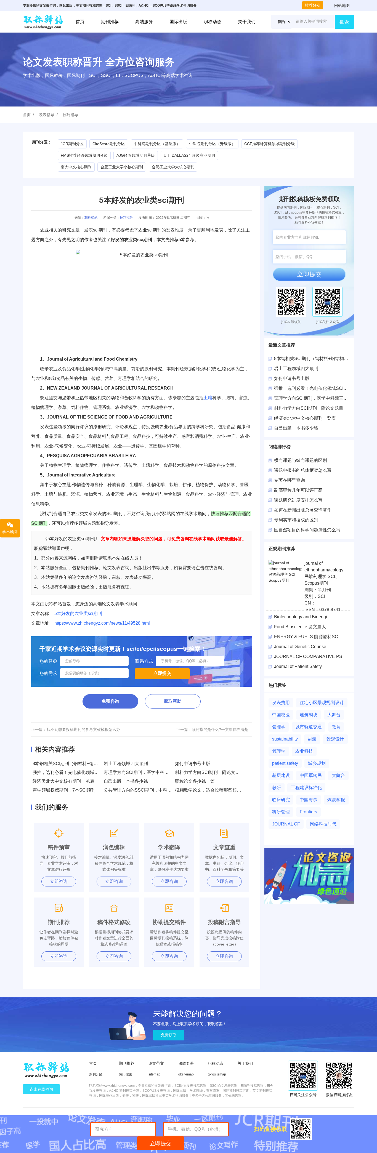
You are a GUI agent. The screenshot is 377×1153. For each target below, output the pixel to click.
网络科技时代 (323, 824)
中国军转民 (311, 775)
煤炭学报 (336, 799)
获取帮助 (173, 701)
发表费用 (281, 702)
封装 (312, 739)
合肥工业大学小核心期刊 (121, 167)
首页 (80, 21)
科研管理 (281, 812)
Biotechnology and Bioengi (300, 616)
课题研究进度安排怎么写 (298, 500)
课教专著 (186, 1063)
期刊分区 (95, 1074)
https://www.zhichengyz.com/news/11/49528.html (102, 623)
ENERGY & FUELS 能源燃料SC (306, 636)
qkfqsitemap (217, 1074)
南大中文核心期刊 (76, 167)
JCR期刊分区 (72, 144)
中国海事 (308, 799)
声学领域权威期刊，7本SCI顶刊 (64, 790)
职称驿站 (91, 218)
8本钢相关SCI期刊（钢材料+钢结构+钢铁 (314, 358)
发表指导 (46, 115)
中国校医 (281, 714)
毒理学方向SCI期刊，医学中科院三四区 (313, 398)
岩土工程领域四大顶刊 (126, 763)
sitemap (154, 1074)
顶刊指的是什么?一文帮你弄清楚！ (222, 729)
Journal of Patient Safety (298, 666)
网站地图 (342, 5)
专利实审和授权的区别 (296, 520)
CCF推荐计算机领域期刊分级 (269, 144)
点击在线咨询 (41, 1089)
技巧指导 (70, 115)
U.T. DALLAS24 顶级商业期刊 (189, 155)
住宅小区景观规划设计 (322, 702)
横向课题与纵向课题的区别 (300, 460)
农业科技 (304, 751)
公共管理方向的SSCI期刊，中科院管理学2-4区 (150, 790)
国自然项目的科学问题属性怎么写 (307, 530)
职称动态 (212, 21)
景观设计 (335, 739)
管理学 (278, 727)
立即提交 (309, 274)
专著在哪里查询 (289, 480)
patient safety (285, 763)
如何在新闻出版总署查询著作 (302, 510)
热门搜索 (125, 1074)
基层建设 (281, 775)
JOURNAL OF (286, 824)
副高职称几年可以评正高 (298, 490)
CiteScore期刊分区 (108, 144)
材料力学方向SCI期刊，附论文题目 (209, 772)
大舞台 (334, 714)
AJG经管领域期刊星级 (135, 155)
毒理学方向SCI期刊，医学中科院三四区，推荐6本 (153, 772)
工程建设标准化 (306, 787)
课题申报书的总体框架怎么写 (302, 470)
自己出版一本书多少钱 (126, 781)
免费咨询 (110, 701)
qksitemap (186, 1074)
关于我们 (247, 21)
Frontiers (308, 812)
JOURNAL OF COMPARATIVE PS (308, 656)
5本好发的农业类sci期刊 (78, 613)
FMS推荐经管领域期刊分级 (84, 155)
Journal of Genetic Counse (300, 646)
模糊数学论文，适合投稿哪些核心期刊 (212, 790)
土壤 (207, 397)
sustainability (285, 739)
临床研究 (281, 799)
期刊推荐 (110, 21)
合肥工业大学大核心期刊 (173, 167)
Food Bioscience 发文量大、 (302, 626)
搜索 (344, 22)
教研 (276, 787)
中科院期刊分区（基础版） (157, 144)
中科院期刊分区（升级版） (212, 144)
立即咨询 (59, 881)
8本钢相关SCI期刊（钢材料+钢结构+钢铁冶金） (80, 763)
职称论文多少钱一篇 (195, 781)
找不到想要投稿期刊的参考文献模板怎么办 (83, 729)
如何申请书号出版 (192, 763)
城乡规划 (317, 763)
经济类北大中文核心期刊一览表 (63, 781)
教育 (336, 727)
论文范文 (156, 1063)
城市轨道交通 (308, 727)
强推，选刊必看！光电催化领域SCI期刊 (72, 772)
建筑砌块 (308, 714)
